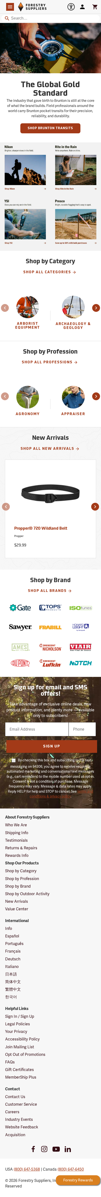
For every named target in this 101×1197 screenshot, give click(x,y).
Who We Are (16, 825)
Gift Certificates (19, 1069)
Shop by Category (21, 870)
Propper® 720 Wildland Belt (40, 529)
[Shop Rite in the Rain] (75, 167)
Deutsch (12, 959)
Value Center (16, 909)
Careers (12, 1111)
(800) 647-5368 (27, 1169)
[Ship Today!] (25, 167)
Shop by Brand (18, 886)
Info (8, 928)
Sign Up (51, 746)
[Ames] (20, 647)
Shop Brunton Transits (50, 128)
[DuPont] (20, 663)
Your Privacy (16, 1031)
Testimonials (16, 840)
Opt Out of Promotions (25, 1054)
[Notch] (81, 663)
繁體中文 (13, 989)
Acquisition (15, 1134)
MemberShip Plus (20, 1077)
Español (12, 936)
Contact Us (15, 1096)
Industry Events (19, 1119)
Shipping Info (16, 832)
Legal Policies (17, 1024)
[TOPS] (50, 608)
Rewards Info (16, 855)
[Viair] (81, 647)
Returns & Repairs (21, 847)
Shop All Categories (47, 272)
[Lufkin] (50, 663)
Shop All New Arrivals (47, 449)
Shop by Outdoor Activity (27, 893)
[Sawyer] (20, 627)
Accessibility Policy (22, 1039)
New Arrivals (16, 901)
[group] (28, 316)
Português (14, 943)
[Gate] (20, 608)
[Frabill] (50, 627)
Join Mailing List (19, 1047)
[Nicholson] (50, 647)
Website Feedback (21, 1127)
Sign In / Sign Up (19, 1016)
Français (13, 951)
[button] (5, 308)
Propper (19, 536)
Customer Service (21, 1104)
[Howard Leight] (81, 627)
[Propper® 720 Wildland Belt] (50, 495)
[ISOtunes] (81, 608)
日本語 (11, 974)
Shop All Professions (47, 362)
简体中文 (13, 981)
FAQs (10, 1062)
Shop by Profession (22, 878)
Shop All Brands (47, 591)
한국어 (11, 996)
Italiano (12, 966)
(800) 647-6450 (71, 1169)
